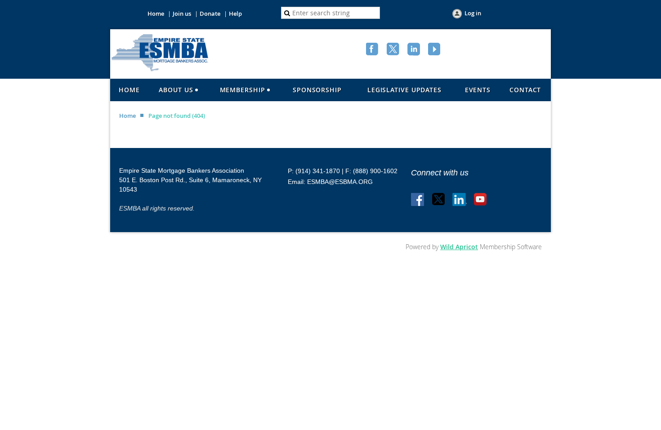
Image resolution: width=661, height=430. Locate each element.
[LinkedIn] (414, 50)
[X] (394, 50)
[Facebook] (373, 50)
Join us (182, 13)
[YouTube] (435, 50)
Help (235, 13)
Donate (210, 13)
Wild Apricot (459, 246)
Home (155, 13)
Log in (472, 13)
